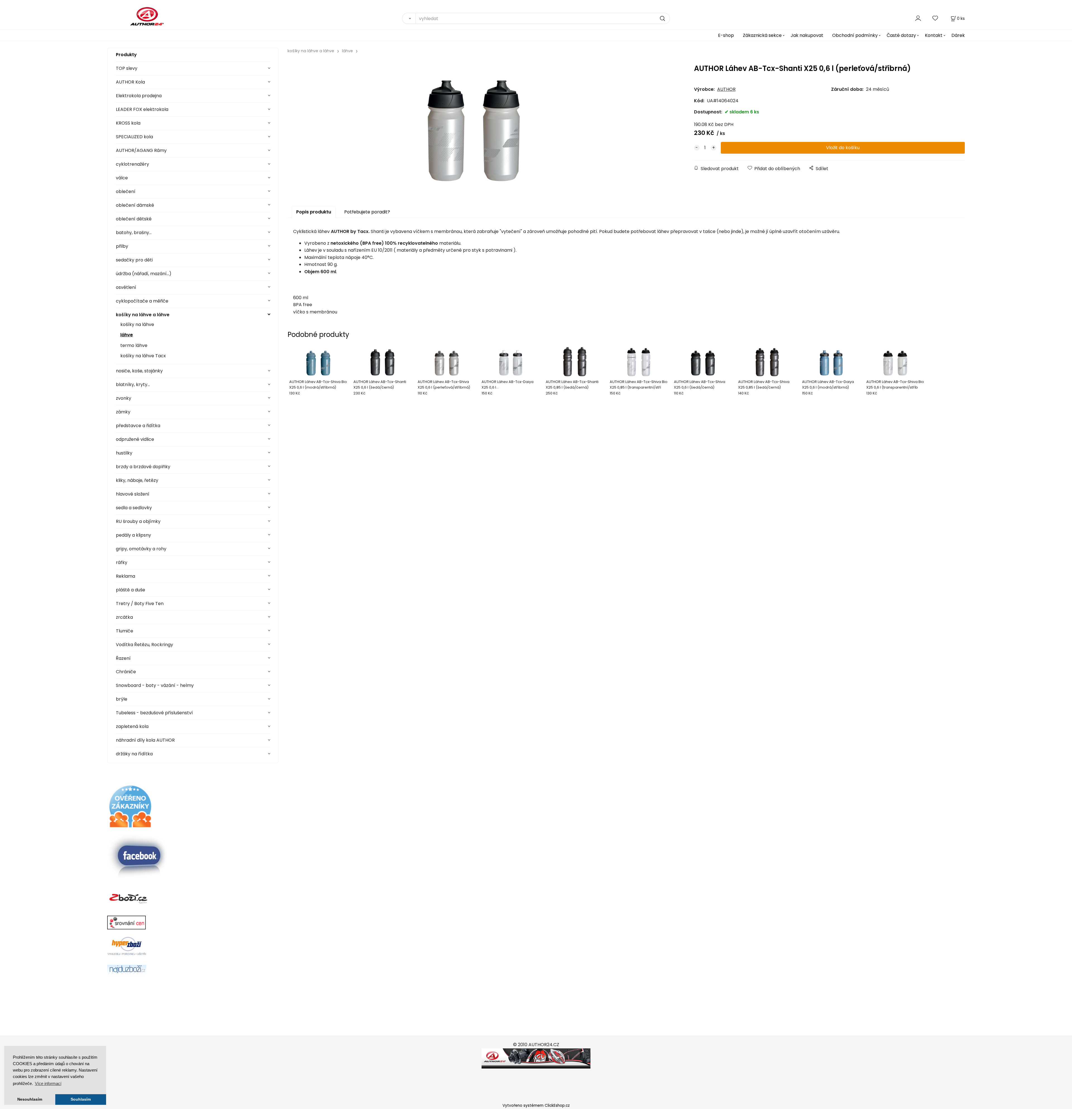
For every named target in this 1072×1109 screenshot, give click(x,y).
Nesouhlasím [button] (29, 1099)
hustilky (124, 453)
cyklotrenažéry (132, 164)
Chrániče (126, 671)
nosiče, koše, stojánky (139, 371)
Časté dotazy (901, 35)
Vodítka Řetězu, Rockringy (144, 644)
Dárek (958, 35)
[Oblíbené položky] (935, 18)
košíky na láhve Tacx (143, 356)
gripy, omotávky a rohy (141, 549)
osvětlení (126, 287)
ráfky (121, 562)
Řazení (123, 658)
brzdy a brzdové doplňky (143, 466)
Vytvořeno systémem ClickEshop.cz (536, 1105)
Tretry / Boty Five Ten (140, 603)
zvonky (123, 398)
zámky (123, 412)
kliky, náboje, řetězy (137, 480)
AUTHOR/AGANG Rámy (141, 150)
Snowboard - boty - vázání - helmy (155, 685)
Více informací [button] (48, 1083)
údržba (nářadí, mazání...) (143, 273)
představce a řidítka (138, 425)
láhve (126, 335)
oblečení (125, 191)
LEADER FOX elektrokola (142, 109)
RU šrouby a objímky (138, 521)
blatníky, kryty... (133, 384)
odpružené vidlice (135, 439)
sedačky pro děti (134, 260)
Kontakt (933, 35)
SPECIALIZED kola (134, 137)
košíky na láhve (137, 324)
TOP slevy (126, 68)
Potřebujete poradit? (367, 212)
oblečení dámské (135, 205)
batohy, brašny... (134, 232)
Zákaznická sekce (762, 35)
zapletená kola (132, 726)
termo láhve (133, 345)
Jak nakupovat (807, 35)
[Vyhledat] (408, 18)
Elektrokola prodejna (139, 95)
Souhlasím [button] (81, 1099)
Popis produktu (313, 212)
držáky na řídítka (134, 754)
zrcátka (124, 617)
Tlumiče (124, 631)
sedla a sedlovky (134, 507)
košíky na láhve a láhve (142, 314)
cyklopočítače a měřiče (142, 301)
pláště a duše (130, 590)
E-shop (726, 35)
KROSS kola (128, 123)
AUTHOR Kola (130, 82)
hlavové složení (132, 494)
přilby (122, 246)
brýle (121, 699)
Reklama (125, 576)
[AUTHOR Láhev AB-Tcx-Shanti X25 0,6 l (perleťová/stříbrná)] (473, 127)
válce (122, 178)
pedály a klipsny (133, 535)
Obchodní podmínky (855, 35)
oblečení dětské (134, 219)
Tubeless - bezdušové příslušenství (154, 713)
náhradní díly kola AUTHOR (145, 740)
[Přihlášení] (918, 18)
